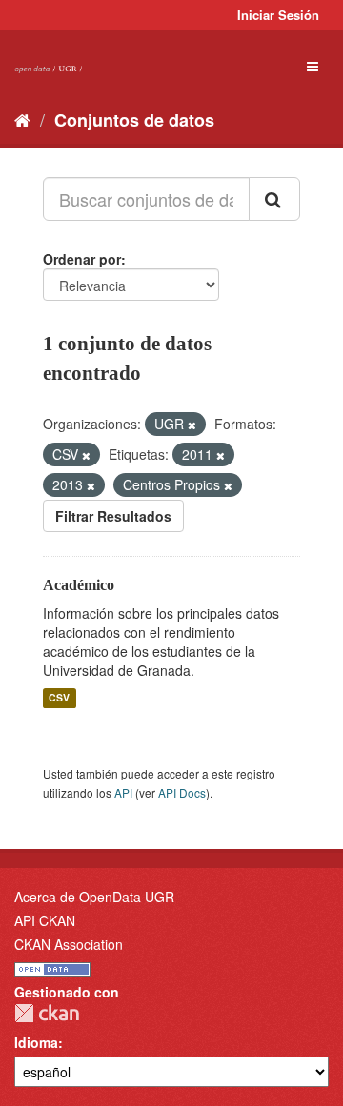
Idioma (36, 1042)
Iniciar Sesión (278, 15)
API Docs (182, 792)
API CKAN (44, 920)
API (123, 792)
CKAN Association (68, 944)
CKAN (46, 1013)
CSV (59, 698)
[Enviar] (274, 199)
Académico (78, 585)
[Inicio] (22, 119)
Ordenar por (82, 258)
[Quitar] (192, 424)
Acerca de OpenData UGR (94, 896)
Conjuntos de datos (134, 120)
